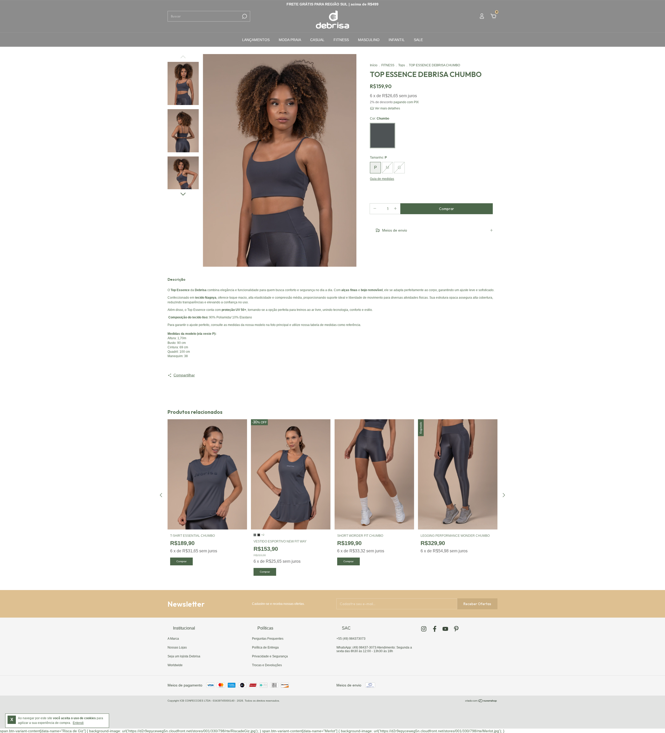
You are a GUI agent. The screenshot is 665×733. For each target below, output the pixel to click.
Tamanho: (378, 157)
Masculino (369, 40)
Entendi (78, 723)
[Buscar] (244, 16)
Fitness (341, 40)
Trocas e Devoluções (267, 665)
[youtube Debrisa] (445, 629)
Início (373, 65)
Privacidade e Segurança (270, 656)
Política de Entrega (265, 647)
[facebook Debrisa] (435, 629)
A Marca (173, 638)
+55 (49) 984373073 (350, 638)
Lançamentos (256, 40)
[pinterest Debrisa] (456, 629)
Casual (317, 40)
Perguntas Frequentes (267, 638)
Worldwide (175, 665)
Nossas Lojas (177, 647)
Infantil (397, 40)
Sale (418, 40)
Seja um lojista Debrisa (184, 656)
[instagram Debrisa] (424, 629)
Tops (401, 65)
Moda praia (290, 40)
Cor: (379, 118)
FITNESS (387, 65)
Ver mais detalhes (387, 108)
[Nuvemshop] (481, 701)
